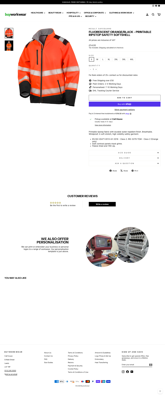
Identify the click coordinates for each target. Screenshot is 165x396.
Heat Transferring (101, 362)
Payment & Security (75, 366)
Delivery (124, 158)
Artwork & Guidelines (103, 353)
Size (91, 55)
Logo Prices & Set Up (103, 356)
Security (90, 16)
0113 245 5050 (10, 370)
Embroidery (99, 359)
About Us (47, 353)
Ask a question (124, 163)
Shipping (102, 48)
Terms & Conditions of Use (78, 372)
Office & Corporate (94, 13)
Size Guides (48, 362)
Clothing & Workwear (120, 13)
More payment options (125, 110)
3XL (124, 59)
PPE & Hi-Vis (74, 16)
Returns (71, 362)
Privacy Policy (73, 356)
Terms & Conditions (75, 353)
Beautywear (55, 13)
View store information (103, 125)
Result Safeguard (100, 29)
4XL (132, 59)
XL (109, 59)
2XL (116, 59)
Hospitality (73, 13)
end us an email (11, 374)
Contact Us (48, 356)
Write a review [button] (102, 204)
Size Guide (124, 153)
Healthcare (37, 13)
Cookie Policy (73, 369)
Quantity (94, 65)
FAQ (45, 359)
